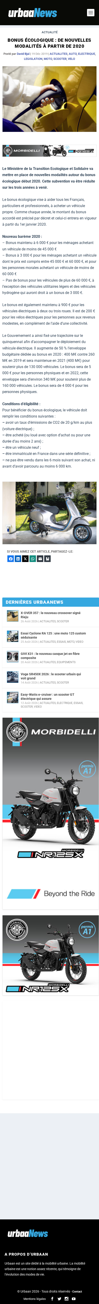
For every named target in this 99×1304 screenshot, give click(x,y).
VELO (71, 59)
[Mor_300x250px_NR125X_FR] (50, 955)
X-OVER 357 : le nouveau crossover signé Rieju (51, 615)
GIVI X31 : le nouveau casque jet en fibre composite (50, 656)
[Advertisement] (49, 1050)
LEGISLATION (33, 59)
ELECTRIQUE (86, 53)
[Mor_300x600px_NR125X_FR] (50, 813)
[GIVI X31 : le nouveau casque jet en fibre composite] (12, 656)
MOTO (48, 59)
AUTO (73, 53)
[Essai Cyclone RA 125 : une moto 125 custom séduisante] (12, 636)
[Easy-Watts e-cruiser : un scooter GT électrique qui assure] (12, 697)
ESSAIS (61, 641)
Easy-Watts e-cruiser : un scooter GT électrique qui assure (47, 696)
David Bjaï (23, 53)
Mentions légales (34, 1299)
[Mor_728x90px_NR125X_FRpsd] (49, 155)
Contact (77, 1291)
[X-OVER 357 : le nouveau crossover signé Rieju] (12, 616)
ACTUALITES (58, 53)
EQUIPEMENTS (66, 662)
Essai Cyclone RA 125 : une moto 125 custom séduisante (53, 635)
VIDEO (79, 641)
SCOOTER (60, 59)
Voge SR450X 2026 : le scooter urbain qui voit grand (51, 676)
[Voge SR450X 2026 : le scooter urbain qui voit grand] (12, 677)
